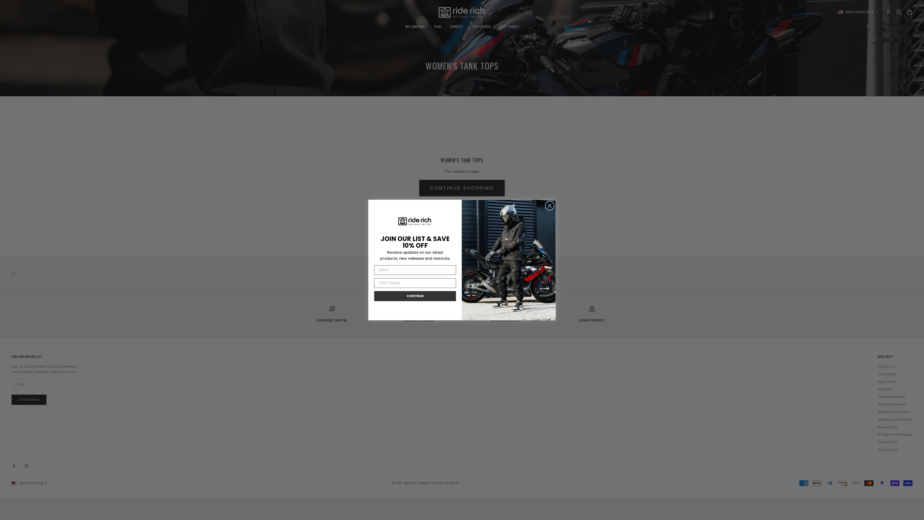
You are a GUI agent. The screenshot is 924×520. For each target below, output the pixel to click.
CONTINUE (415, 296)
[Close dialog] (549, 206)
